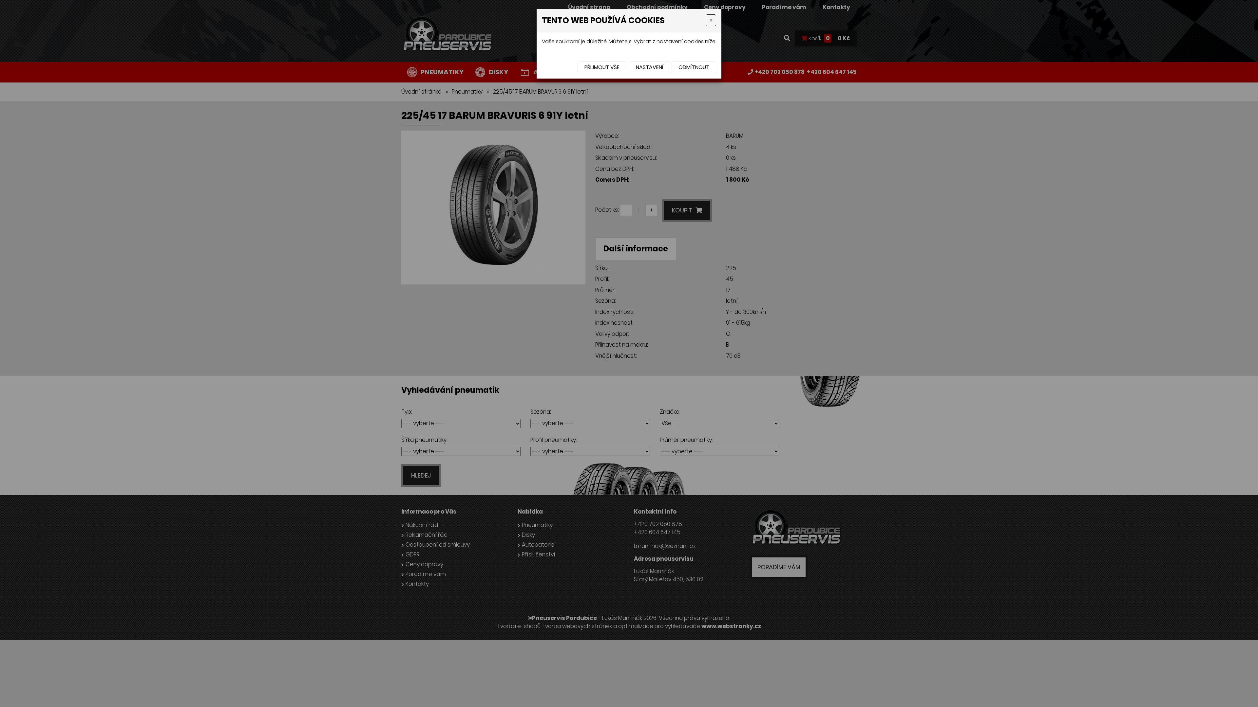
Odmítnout (693, 67)
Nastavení (649, 67)
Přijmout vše (601, 67)
